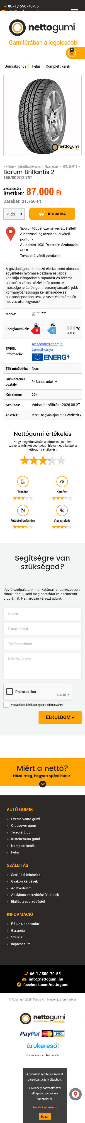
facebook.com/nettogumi (45, 984)
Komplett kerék (58, 66)
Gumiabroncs (15, 66)
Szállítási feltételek (25, 875)
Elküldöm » (60, 717)
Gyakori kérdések (24, 881)
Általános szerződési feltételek (35, 895)
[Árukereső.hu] (42, 1047)
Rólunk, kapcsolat (25, 924)
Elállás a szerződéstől (28, 901)
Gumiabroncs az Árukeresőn (42, 1055)
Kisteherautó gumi (25, 839)
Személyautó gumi (25, 819)
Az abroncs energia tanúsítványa (47, 346)
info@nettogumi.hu (46, 979)
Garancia (18, 930)
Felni (36, 66)
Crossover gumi (23, 825)
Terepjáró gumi (22, 832)
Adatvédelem (21, 888)
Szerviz (16, 937)
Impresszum (20, 944)
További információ (45, 1107)
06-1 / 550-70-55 (23, 6)
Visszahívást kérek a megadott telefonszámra (37, 705)
